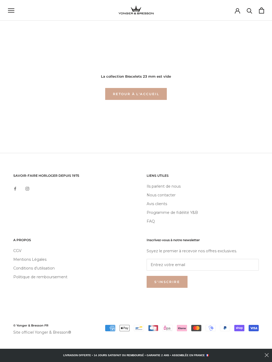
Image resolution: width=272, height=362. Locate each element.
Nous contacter (161, 195)
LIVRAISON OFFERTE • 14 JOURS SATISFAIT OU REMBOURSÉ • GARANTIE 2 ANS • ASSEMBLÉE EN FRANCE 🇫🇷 (136, 355)
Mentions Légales (29, 259)
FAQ (151, 221)
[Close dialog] (266, 355)
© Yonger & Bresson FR (30, 325)
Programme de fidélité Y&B (172, 212)
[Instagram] (27, 188)
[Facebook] (15, 188)
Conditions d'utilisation (34, 268)
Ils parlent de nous (164, 186)
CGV (17, 250)
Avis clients (157, 203)
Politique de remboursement (40, 277)
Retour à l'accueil (136, 94)
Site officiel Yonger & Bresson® (42, 332)
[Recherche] (249, 10)
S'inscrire (167, 282)
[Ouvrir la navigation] (11, 10)
